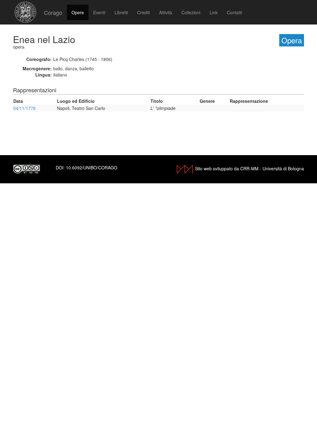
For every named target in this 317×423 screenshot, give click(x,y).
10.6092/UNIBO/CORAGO (91, 167)
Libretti (121, 12)
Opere (78, 12)
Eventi (99, 12)
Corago (53, 12)
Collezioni (190, 12)
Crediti (143, 12)
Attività (165, 12)
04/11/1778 (24, 108)
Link (214, 12)
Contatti (234, 12)
